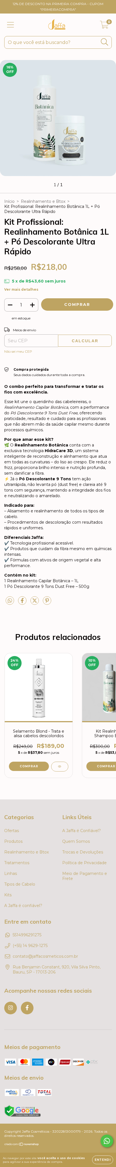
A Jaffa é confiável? (23, 905)
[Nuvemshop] (21, 1145)
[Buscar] (104, 42)
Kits (8, 894)
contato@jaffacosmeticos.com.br (45, 956)
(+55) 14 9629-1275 (30, 945)
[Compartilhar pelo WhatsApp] (10, 600)
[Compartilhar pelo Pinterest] (47, 602)
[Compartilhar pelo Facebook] (23, 602)
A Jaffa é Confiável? (81, 830)
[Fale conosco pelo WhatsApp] (107, 1141)
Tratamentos (16, 862)
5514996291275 (27, 934)
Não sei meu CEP (18, 351)
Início (9, 201)
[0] (104, 26)
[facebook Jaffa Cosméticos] (27, 1008)
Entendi (103, 1160)
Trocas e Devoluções (82, 852)
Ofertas (11, 830)
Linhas (10, 873)
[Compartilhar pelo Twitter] (35, 602)
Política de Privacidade (84, 862)
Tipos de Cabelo (19, 884)
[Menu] (10, 25)
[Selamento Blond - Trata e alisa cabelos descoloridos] (59, 767)
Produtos (13, 841)
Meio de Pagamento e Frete (84, 876)
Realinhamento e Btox (43, 201)
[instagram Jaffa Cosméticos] (10, 1008)
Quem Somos (76, 841)
